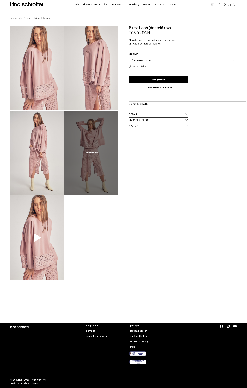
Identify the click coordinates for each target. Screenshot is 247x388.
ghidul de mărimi (137, 66)
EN (213, 4)
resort (146, 4)
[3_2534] (37, 153)
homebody (134, 4)
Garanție (134, 325)
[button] (235, 4)
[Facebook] (221, 326)
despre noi (159, 4)
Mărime (133, 54)
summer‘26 (118, 4)
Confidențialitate (138, 336)
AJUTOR (133, 125)
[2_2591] (91, 68)
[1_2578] (37, 68)
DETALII (133, 114)
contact (173, 4)
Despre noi (92, 325)
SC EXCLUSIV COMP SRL (97, 336)
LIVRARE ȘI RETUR (139, 119)
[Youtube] (235, 326)
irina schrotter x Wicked (95, 4)
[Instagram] (228, 326)
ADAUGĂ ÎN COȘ (158, 79)
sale (76, 4)
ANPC (132, 347)
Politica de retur (138, 331)
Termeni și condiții (139, 341)
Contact (90, 331)
